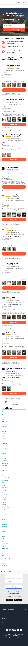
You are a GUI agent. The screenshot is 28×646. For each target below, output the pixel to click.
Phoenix (4, 414)
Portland (4, 519)
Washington (5, 443)
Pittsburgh (4, 526)
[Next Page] (25, 402)
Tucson (4, 416)
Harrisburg (4, 521)
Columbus (4, 514)
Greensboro (5, 502)
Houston (4, 546)
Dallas (3, 539)
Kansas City (5, 485)
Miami (3, 451)
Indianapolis (5, 463)
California (10, 635)
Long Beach (5, 421)
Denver (4, 438)
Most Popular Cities (6, 572)
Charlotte (4, 500)
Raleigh (4, 504)
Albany (3, 492)
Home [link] (3, 6)
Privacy (6, 635)
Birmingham (5, 412)
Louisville (4, 465)
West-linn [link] (11, 6)
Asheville (4, 497)
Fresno (3, 419)
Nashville (4, 534)
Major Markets (7, 408)
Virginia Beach (6, 558)
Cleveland (4, 512)
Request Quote (14, 90)
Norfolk (4, 553)
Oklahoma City (6, 517)
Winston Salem (6, 507)
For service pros (6, 614)
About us (4, 623)
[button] (4, 85)
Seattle (4, 561)
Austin (3, 536)
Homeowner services (8, 609)
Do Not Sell (15, 635)
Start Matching (14, 30)
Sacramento (5, 429)
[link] (14, 67)
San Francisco (5, 434)
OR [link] (7, 6)
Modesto (4, 426)
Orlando (4, 453)
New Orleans (5, 468)
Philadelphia (5, 524)
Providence (5, 529)
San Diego (4, 431)
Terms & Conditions (22, 637)
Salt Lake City (5, 551)
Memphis (4, 531)
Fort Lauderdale (6, 446)
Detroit (4, 475)
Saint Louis (5, 487)
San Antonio (5, 548)
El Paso (4, 541)
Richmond (4, 556)
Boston (4, 473)
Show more (24, 81)
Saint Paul (4, 482)
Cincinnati (4, 509)
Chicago (4, 460)
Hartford (4, 441)
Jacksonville (5, 448)
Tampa (3, 456)
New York (4, 495)
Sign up (14, 587)
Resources (4, 618)
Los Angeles (5, 424)
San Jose (4, 436)
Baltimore (4, 470)
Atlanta (4, 458)
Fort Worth (5, 543)
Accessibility (20, 635)
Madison (4, 563)
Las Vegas (4, 490)
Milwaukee (5, 565)
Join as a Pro (18, 2)
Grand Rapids (5, 478)
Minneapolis (5, 480)
